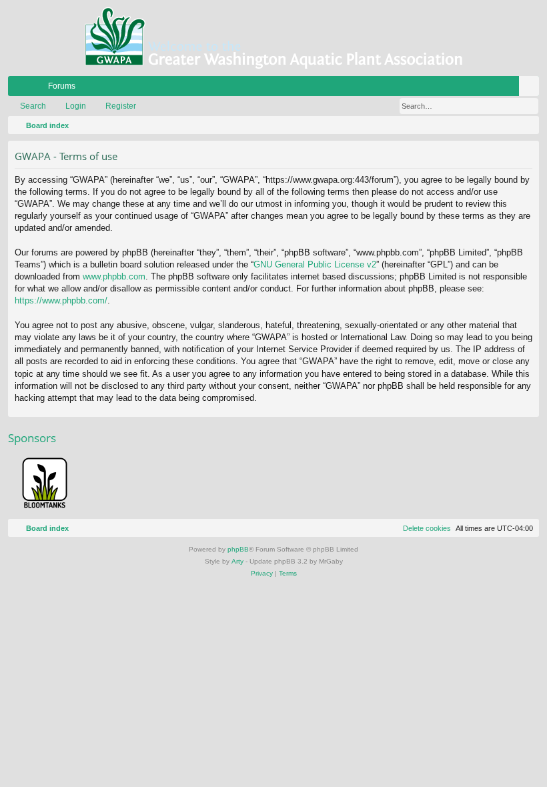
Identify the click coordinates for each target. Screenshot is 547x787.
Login (75, 106)
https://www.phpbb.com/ (61, 300)
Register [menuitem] (531, 88)
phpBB (238, 549)
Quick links (20, 88)
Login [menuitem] (511, 88)
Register (120, 106)
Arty (237, 561)
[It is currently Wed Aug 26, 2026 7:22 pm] (526, 125)
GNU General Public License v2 (314, 264)
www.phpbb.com (114, 276)
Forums (61, 86)
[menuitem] (489, 86)
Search (33, 106)
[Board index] (273, 38)
